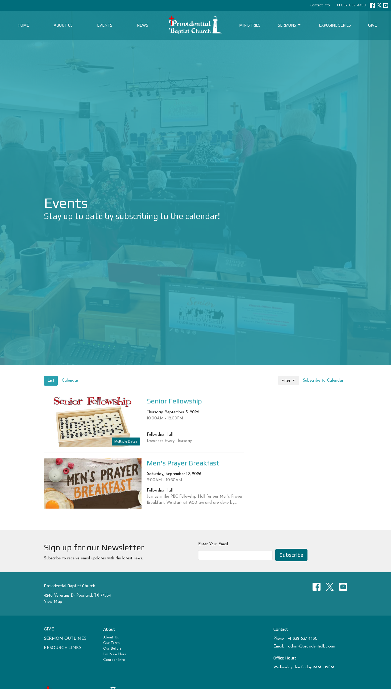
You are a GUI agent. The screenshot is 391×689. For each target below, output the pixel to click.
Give (372, 25)
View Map (53, 602)
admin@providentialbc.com (311, 647)
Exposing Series (335, 25)
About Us (63, 25)
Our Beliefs (112, 649)
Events (104, 25)
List (50, 381)
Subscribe (291, 555)
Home (23, 25)
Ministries (249, 25)
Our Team (111, 643)
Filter (285, 380)
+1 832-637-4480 (351, 5)
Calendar (70, 381)
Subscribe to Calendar (323, 381)
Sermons (287, 25)
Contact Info (320, 5)
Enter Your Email (213, 544)
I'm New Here (114, 654)
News (142, 25)
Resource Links (62, 648)
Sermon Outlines (65, 639)
